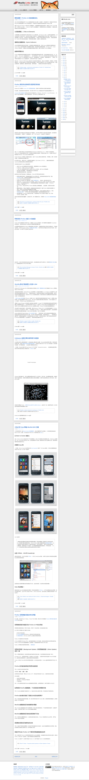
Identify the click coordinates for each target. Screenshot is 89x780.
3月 (65, 103)
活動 (32, 768)
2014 (64, 62)
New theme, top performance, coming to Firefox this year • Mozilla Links (35, 201)
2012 (64, 65)
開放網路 (24, 769)
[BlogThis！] (21, 76)
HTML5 (30, 556)
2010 (64, 110)
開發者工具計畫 (52, 262)
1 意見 (17, 751)
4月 (65, 101)
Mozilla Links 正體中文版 (61, 769)
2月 (65, 105)
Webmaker (25, 770)
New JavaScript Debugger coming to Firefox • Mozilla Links (32, 267)
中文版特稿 (19, 768)
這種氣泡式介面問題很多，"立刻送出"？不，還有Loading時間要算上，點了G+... (68, 39)
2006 (64, 117)
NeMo (23, 772)
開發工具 (19, 220)
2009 (64, 112)
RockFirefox (26, 772)
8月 (65, 72)
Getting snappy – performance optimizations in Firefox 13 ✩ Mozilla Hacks (35, 67)
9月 (65, 70)
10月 (65, 68)
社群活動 (41, 766)
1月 (65, 106)
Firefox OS (19, 769)
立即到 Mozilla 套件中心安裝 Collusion (33, 405)
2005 (64, 119)
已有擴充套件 (35, 180)
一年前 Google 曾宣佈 (19, 298)
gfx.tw (21, 773)
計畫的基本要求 (48, 543)
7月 (65, 74)
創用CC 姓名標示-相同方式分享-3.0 (27, 68)
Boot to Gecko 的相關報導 (28, 431)
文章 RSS (41, 10)
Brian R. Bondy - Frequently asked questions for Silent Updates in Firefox (35, 743)
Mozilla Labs (28, 768)
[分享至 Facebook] (23, 76)
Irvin (21, 207)
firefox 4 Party (17, 773)
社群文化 (25, 773)
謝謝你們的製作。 (65, 42)
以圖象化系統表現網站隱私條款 (28, 343)
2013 (64, 63)
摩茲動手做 (16, 772)
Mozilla (15, 768)
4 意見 (17, 210)
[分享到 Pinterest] (25, 76)
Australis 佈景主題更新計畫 (20, 93)
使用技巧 (31, 766)
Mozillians (42, 773)
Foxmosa (34, 770)
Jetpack (38, 770)
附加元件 (25, 766)
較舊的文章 (54, 756)
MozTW (55, 10)
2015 (64, 60)
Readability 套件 (20, 191)
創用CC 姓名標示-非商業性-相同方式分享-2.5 (29, 322)
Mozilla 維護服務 (20, 634)
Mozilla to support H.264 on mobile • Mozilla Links (30, 321)
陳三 (16, 207)
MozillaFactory (38, 773)
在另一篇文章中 (32, 313)
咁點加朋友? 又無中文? (66, 44)
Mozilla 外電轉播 (33, 10)
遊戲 (20, 774)
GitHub (40, 590)
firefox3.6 (35, 768)
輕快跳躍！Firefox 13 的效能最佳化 (26, 18)
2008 (64, 114)
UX (18, 770)
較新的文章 (17, 756)
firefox (23, 19)
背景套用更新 (20, 635)
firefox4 (21, 770)
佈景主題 (42, 770)
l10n (17, 774)
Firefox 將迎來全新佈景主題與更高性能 (27, 84)
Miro (43, 769)
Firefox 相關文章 (23, 10)
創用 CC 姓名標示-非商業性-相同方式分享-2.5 (29, 203)
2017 (64, 56)
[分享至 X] (22, 76)
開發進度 (33, 644)
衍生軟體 (24, 768)
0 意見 (17, 75)
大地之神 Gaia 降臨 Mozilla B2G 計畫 (27, 427)
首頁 (16, 10)
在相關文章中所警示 (33, 227)
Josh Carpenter (34, 448)
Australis (23, 86)
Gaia (41, 432)
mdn (18, 774)
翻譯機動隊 (48, 10)
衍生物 (39, 768)
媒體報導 (31, 772)
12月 (65, 67)
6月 (65, 75)
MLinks (40, 769)
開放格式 (20, 772)
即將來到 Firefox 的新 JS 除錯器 (25, 219)
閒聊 (27, 769)
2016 (64, 58)
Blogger (46, 777)
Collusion (32, 348)
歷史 (22, 773)
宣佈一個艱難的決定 (41, 288)
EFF (30, 773)
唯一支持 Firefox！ (65, 47)
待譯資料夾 (64, 29)
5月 (65, 77)
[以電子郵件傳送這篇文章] (20, 76)
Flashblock (19, 177)
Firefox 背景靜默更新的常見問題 (25, 615)
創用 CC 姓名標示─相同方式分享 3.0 (27, 599)
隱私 (28, 770)
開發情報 (19, 19)
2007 (64, 115)
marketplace (41, 772)
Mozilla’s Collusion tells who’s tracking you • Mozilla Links (32, 410)
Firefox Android (35, 769)
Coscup (31, 770)
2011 (64, 108)
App (14, 773)
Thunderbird (16, 770)
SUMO (34, 772)
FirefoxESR (33, 773)
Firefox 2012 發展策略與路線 (29, 88)
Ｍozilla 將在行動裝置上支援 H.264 (26, 284)
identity (37, 772)
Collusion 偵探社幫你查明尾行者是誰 (27, 338)
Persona (15, 774)
